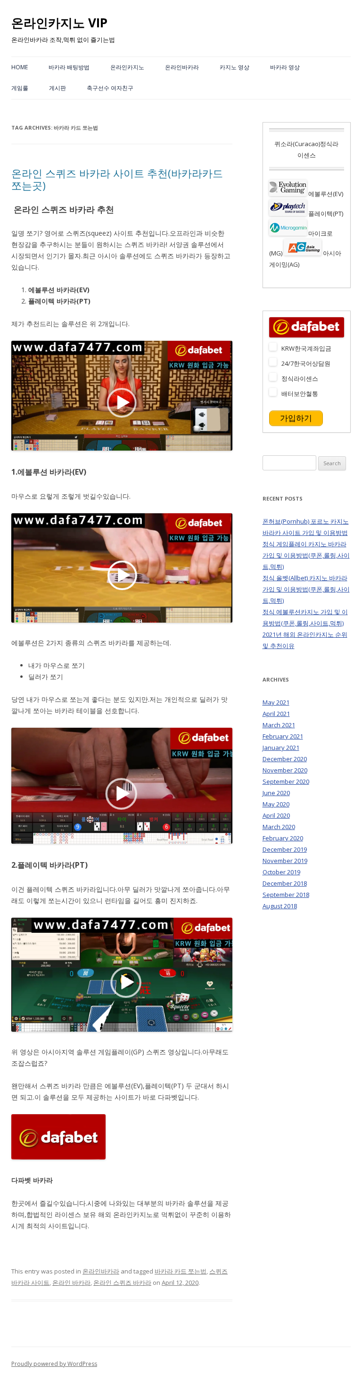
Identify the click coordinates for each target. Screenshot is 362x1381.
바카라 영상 (285, 67)
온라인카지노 (127, 67)
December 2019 (285, 849)
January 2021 (281, 747)
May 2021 (276, 702)
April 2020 (276, 815)
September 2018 (286, 894)
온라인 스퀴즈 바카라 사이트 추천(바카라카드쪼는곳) (117, 179)
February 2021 (283, 736)
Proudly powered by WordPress (54, 1364)
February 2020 (283, 838)
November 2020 (285, 770)
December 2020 (285, 759)
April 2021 (276, 713)
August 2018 (280, 906)
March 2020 (279, 826)
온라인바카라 (182, 67)
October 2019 (281, 872)
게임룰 (19, 88)
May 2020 (276, 804)
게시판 (57, 88)
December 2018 (285, 883)
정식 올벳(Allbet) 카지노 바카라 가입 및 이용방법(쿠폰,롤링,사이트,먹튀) (306, 589)
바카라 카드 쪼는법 (180, 1271)
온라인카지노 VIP (59, 22)
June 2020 (276, 793)
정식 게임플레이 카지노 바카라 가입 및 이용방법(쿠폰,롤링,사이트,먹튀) (306, 555)
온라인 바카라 (71, 1282)
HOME (19, 67)
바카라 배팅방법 (69, 67)
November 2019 (285, 860)
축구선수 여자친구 (110, 88)
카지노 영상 (234, 67)
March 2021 (279, 725)
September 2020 (286, 781)
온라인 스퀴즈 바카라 (122, 1282)
